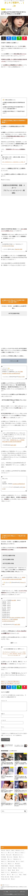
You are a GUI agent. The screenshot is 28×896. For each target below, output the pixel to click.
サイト (2, 726)
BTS (13, 850)
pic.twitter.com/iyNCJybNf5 (15, 579)
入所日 (4, 854)
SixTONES (4, 859)
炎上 (21, 874)
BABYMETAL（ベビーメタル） (17, 872)
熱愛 (25, 874)
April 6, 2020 (13, 445)
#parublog (4, 373)
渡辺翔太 (16, 857)
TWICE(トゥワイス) (20, 850)
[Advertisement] (14, 84)
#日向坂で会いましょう (15, 439)
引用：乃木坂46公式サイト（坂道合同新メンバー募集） (13, 161)
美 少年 (9, 850)
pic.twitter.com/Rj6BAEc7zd (16, 617)
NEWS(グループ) (18, 859)
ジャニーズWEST (20, 861)
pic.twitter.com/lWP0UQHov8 (13, 373)
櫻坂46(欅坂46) (5, 865)
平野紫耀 (4, 857)
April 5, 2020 (17, 624)
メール (3, 720)
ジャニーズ (5, 852)
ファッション (15, 874)
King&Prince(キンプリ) (18, 854)
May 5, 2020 (21, 376)
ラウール (22, 857)
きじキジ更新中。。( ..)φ (14, 4)
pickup (13, 879)
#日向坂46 (15, 619)
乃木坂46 (18, 863)
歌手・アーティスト (6, 872)
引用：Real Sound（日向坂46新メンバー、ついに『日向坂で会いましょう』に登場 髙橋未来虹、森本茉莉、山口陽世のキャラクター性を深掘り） (14, 654)
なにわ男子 (9, 854)
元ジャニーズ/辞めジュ (20, 852)
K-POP (4, 850)
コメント (4, 700)
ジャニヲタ (5, 863)
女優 (14, 870)
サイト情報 (6, 891)
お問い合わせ (22, 891)
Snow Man (10, 857)
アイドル (3, 9)
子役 (18, 870)
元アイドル (5, 870)
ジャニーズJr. (11, 852)
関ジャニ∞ (4, 861)
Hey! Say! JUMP (12, 861)
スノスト (10, 859)
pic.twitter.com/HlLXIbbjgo (8, 245)
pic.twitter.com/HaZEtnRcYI (8, 621)
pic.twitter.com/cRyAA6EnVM (14, 441)
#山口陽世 (20, 371)
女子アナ (4, 874)
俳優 (10, 870)
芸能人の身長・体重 (6, 879)
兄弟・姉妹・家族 (5, 683)
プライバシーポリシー (14, 891)
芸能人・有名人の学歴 (15, 683)
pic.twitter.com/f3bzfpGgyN (19, 483)
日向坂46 (11, 681)
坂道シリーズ (4, 681)
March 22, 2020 (18, 249)
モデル (9, 874)
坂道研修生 (17, 681)
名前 (3, 713)
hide (14, 99)
